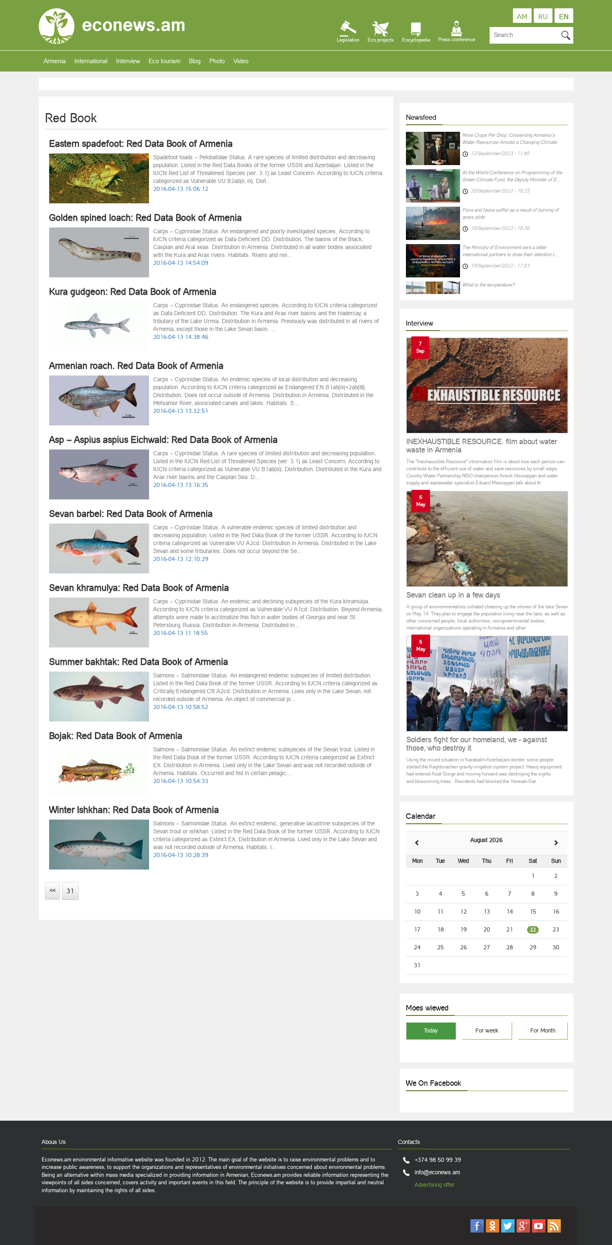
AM (522, 16)
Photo (217, 60)
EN (564, 16)
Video (241, 60)
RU (543, 16)
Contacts (409, 1142)
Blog (195, 60)
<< (52, 890)
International (91, 60)
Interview (128, 60)
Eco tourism (164, 60)
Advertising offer (435, 1184)
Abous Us (54, 1142)
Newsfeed (421, 117)
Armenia (55, 60)
